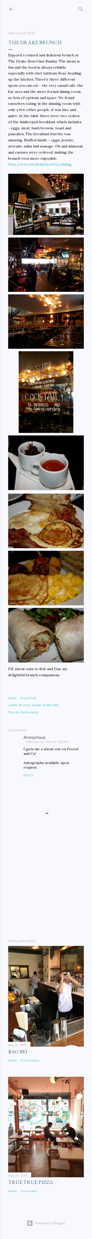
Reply (28, 775)
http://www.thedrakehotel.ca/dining (40, 164)
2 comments (29, 1060)
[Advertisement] (46, 894)
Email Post (28, 698)
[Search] (81, 8)
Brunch (24, 705)
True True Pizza (30, 1182)
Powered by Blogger (50, 1223)
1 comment (28, 1191)
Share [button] (12, 698)
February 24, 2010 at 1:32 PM (47, 742)
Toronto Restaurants (23, 712)
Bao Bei (17, 1051)
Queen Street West (45, 705)
